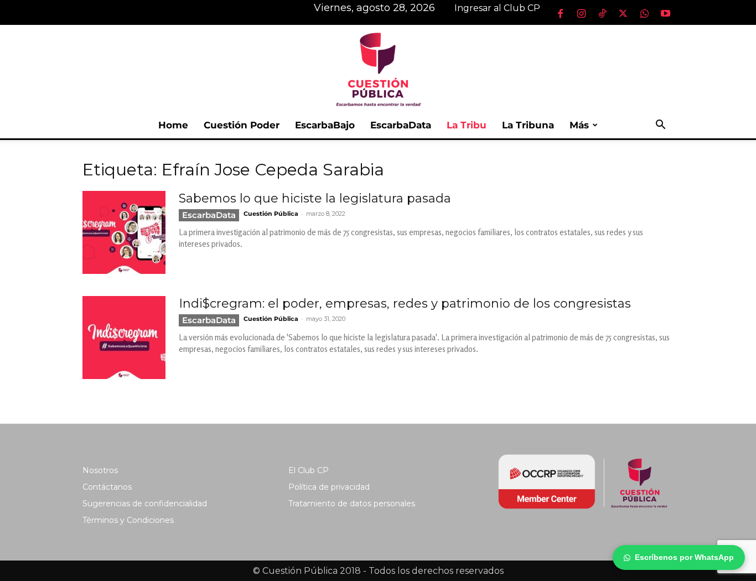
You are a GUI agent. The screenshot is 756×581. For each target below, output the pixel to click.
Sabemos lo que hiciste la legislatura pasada (315, 198)
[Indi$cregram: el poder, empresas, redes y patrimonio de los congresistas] (123, 337)
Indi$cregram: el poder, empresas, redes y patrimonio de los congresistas (405, 303)
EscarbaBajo (325, 125)
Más (579, 125)
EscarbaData (400, 125)
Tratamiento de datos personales (351, 504)
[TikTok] (602, 13)
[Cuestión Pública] (378, 68)
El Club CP (308, 470)
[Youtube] (665, 13)
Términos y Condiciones (128, 520)
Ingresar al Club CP (497, 8)
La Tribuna (528, 125)
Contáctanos (107, 487)
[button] (660, 126)
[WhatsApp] (644, 13)
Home (173, 125)
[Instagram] (581, 13)
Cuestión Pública (271, 213)
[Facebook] (560, 13)
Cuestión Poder (241, 125)
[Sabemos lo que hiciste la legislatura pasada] (123, 232)
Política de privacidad (329, 487)
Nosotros (100, 470)
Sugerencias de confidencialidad (144, 504)
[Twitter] (623, 13)
